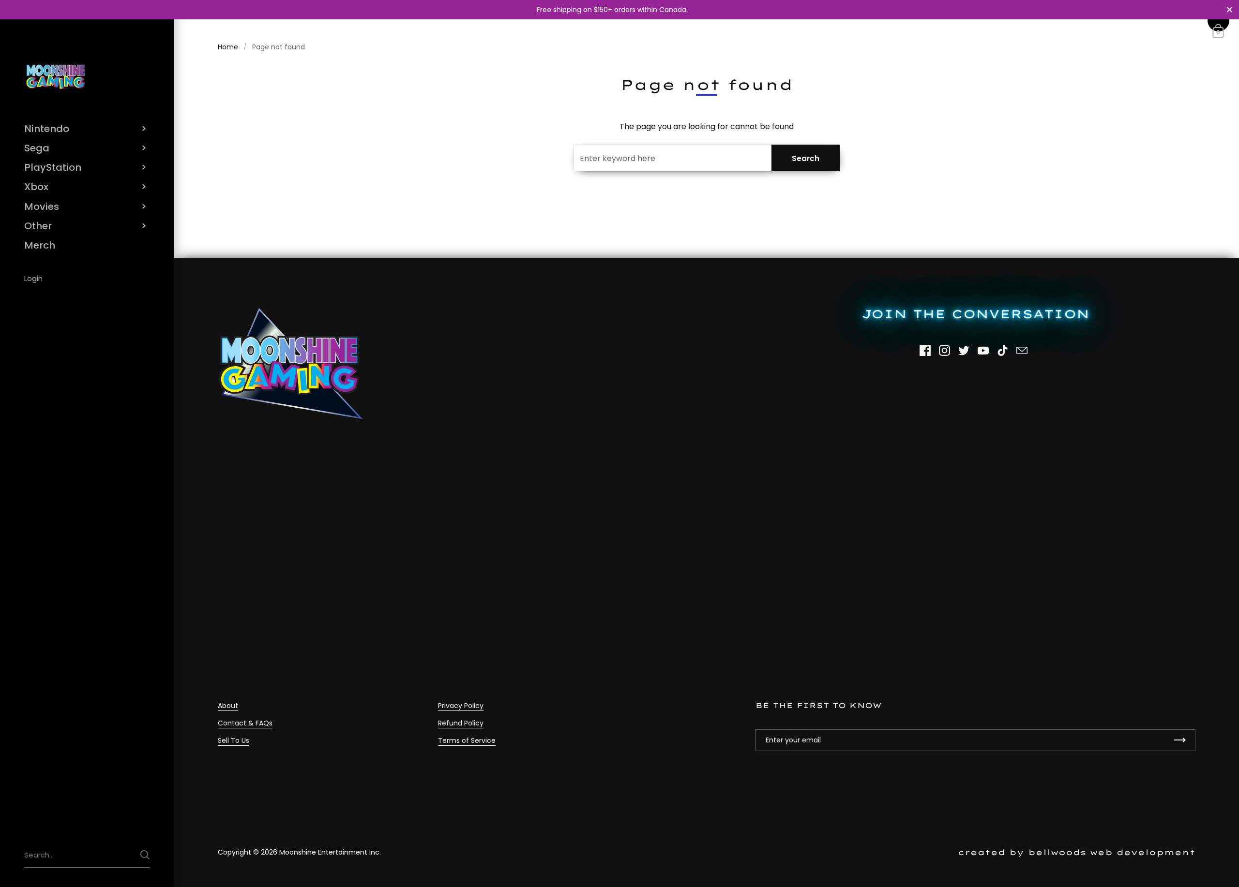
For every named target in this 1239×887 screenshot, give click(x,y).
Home (228, 47)
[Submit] (145, 855)
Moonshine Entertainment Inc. (330, 852)
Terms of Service (467, 740)
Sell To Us (233, 740)
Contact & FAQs (245, 723)
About (228, 705)
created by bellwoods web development (1076, 852)
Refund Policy (461, 723)
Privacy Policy (461, 705)
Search (805, 158)
